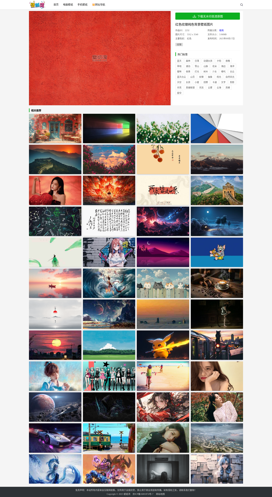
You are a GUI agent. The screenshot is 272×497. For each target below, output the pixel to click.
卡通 (214, 82)
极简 (221, 30)
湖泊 (188, 66)
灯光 (197, 71)
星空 (179, 93)
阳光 (219, 77)
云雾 (210, 87)
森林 (188, 61)
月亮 (179, 87)
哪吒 (223, 71)
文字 (223, 82)
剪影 (232, 82)
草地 (179, 66)
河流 (201, 87)
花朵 (214, 66)
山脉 (206, 66)
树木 (206, 71)
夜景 (188, 71)
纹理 (179, 44)
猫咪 (179, 71)
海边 (223, 66)
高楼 (228, 87)
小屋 (197, 82)
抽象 (210, 77)
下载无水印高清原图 (210, 16)
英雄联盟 (190, 87)
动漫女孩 (208, 61)
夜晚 (228, 61)
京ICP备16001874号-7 (143, 494)
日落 (197, 61)
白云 (232, 71)
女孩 (188, 82)
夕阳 (219, 61)
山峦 (192, 77)
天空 (179, 82)
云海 (219, 87)
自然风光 (230, 77)
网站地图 (160, 494)
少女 (214, 71)
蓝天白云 (181, 77)
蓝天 (179, 61)
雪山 (197, 66)
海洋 (232, 66)
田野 (206, 82)
